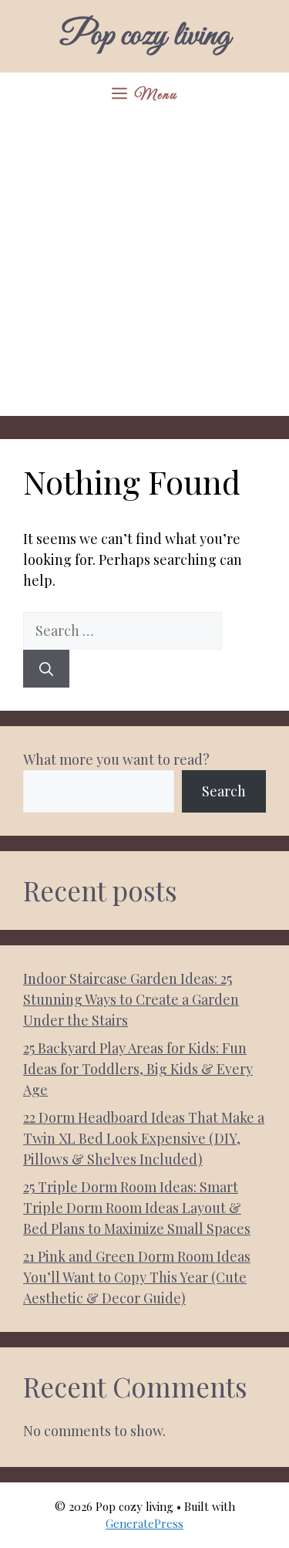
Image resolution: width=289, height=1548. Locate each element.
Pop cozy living (144, 36)
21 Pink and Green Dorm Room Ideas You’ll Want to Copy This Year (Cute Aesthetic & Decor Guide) (136, 1277)
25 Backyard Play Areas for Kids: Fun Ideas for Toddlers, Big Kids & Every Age (138, 1069)
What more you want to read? (116, 759)
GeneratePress (144, 1523)
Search (224, 791)
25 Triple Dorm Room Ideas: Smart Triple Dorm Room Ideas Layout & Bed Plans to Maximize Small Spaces (136, 1208)
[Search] (46, 669)
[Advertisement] (144, 271)
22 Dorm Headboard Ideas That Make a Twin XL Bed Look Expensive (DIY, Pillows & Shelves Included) (143, 1138)
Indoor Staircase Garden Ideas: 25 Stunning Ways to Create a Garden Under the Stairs (131, 999)
